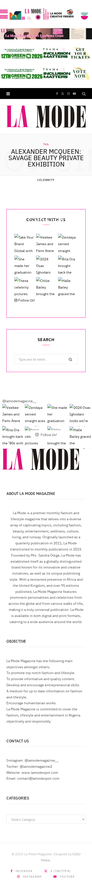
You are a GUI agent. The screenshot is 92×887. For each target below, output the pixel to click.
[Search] (84, 93)
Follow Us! (26, 300)
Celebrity (46, 180)
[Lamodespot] (46, 117)
